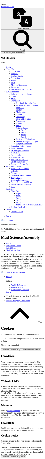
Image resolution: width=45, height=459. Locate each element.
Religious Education (24, 144)
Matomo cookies (13, 411)
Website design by (18, 301)
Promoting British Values (21, 146)
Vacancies (15, 87)
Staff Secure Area (18, 162)
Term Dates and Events (20, 169)
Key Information (12, 92)
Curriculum (15, 101)
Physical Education (23, 119)
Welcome (14, 74)
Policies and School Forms (21, 94)
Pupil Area (10, 189)
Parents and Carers (13, 166)
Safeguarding (16, 178)
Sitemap (9, 277)
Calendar (14, 171)
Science (19, 114)
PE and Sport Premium (20, 150)
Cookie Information (18, 285)
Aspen (18, 193)
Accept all (14, 350)
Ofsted (13, 96)
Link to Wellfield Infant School (23, 89)
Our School (15, 71)
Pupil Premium (17, 148)
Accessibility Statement (20, 290)
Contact (9, 209)
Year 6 (23, 137)
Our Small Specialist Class (26, 103)
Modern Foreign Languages (27, 141)
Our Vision (15, 78)
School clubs (16, 155)
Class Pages (15, 191)
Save (23, 457)
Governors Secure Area (20, 164)
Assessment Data (17, 157)
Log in (8, 216)
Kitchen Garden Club (19, 207)
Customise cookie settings (30, 350)
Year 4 (23, 132)
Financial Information (19, 159)
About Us (10, 69)
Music (18, 126)
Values (13, 80)
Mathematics (21, 112)
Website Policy (17, 287)
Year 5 (23, 135)
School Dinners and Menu (21, 182)
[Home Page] (7, 220)
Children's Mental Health (21, 175)
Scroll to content (7, 7)
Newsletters (15, 173)
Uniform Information (19, 180)
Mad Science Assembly (15, 250)
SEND (13, 98)
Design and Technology (25, 139)
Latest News (11, 248)
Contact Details (17, 76)
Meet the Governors (19, 85)
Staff (13, 83)
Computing (20, 117)
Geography (20, 121)
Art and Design (22, 128)
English (19, 110)
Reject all (5, 350)
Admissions (15, 153)
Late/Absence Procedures (21, 184)
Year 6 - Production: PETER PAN (29, 205)
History (19, 123)
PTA (13, 187)
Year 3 (23, 130)
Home (8, 67)
